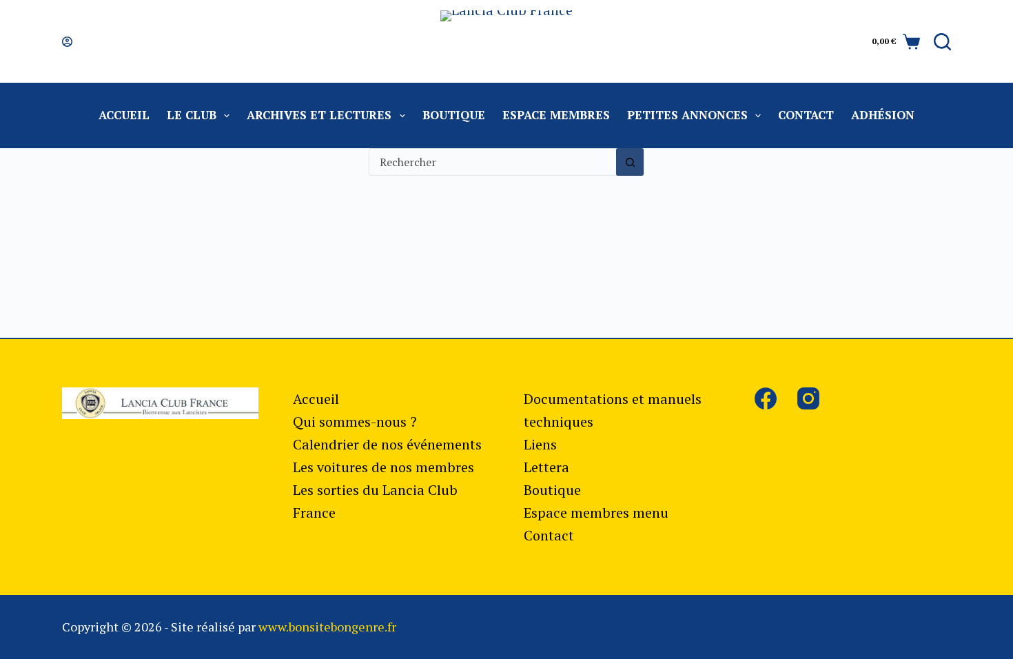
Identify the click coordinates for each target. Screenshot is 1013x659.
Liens (540, 444)
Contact (806, 115)
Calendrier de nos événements (387, 444)
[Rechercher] (942, 41)
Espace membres (556, 115)
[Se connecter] (67, 42)
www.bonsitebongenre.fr (327, 626)
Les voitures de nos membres (383, 467)
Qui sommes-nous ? (355, 421)
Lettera (546, 467)
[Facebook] (766, 398)
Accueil (124, 115)
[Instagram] (808, 398)
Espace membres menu (596, 512)
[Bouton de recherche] (630, 162)
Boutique (453, 115)
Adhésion (882, 115)
